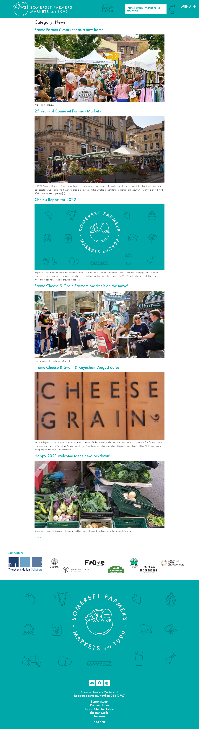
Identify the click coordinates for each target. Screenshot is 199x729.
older (38, 537)
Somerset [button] (99, 716)
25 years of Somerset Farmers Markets (68, 111)
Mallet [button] (104, 713)
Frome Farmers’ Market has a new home (69, 29)
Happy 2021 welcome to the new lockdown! (72, 456)
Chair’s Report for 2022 (55, 199)
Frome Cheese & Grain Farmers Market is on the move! (81, 286)
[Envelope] (92, 683)
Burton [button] (95, 702)
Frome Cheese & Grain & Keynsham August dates (77, 367)
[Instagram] (107, 683)
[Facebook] (99, 683)
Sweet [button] (104, 702)
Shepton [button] (95, 713)
